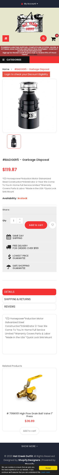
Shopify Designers (29, 460)
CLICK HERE (32, 54)
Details (9, 291)
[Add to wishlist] (52, 225)
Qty (4, 220)
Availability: (9, 198)
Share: (6, 209)
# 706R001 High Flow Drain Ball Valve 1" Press (30, 415)
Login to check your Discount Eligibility (26, 74)
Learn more (45, 472)
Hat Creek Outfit (23, 456)
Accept (48, 468)
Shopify (29, 464)
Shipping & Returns (17, 299)
